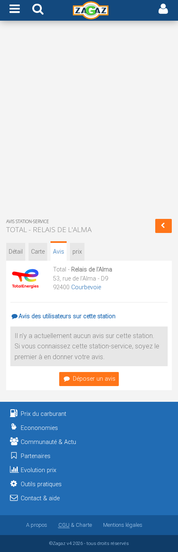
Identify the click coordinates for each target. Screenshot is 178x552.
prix (77, 251)
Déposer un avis (94, 378)
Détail (16, 251)
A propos (36, 525)
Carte (38, 251)
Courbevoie (86, 287)
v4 (69, 543)
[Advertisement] (89, 121)
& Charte (75, 525)
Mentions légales (122, 525)
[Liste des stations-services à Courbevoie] (163, 226)
